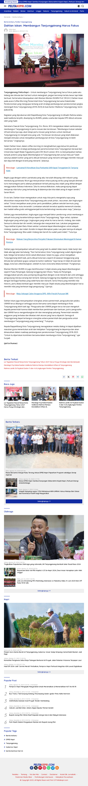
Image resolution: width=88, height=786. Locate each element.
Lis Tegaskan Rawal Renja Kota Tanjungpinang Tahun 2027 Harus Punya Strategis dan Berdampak (42, 362)
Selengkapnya (43, 501)
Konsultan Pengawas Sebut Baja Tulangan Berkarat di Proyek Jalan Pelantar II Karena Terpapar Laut (42, 660)
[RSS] (57, 768)
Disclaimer (54, 774)
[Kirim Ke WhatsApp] (82, 377)
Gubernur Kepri (12, 747)
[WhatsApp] (48, 768)
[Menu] (5, 6)
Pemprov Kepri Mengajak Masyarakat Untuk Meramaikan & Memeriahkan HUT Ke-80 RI (42, 687)
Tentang (24, 774)
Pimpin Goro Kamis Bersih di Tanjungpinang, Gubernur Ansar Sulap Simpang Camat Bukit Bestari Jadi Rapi (43, 653)
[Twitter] (36, 768)
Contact (44, 774)
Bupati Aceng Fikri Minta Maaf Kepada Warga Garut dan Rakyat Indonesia (37, 715)
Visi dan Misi (34, 774)
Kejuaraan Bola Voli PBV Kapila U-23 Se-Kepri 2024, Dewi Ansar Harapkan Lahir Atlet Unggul (49, 571)
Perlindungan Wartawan (44, 777)
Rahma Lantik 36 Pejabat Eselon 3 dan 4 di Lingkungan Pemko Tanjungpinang (34, 368)
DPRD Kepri (10, 739)
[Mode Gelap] (79, 6)
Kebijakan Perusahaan (64, 777)
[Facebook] (31, 768)
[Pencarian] (82, 6)
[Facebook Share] (64, 377)
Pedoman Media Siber (23, 777)
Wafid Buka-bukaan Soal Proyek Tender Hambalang (29, 701)
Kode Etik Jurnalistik (68, 774)
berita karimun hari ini (14, 751)
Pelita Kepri (12, 29)
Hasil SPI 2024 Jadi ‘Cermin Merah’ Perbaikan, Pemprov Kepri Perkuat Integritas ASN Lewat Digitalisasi (43, 666)
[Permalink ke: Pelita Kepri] (6, 30)
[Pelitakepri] (19, 6)
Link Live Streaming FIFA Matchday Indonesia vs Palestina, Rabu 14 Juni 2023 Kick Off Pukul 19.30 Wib (49, 582)
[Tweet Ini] (68, 377)
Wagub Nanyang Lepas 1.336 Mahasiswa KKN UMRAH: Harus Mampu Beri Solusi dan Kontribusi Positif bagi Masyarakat (49, 492)
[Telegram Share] (77, 377)
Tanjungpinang (12, 743)
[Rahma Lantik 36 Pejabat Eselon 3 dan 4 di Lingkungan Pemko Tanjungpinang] (71, 394)
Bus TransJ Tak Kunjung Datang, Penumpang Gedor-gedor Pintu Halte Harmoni (39, 694)
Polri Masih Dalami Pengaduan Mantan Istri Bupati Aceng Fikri (32, 722)
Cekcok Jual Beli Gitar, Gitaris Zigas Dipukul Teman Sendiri (31, 708)
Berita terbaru (9, 22)
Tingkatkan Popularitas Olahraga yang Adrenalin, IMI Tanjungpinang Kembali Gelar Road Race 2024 (42, 564)
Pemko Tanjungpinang (23, 22)
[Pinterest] (40, 768)
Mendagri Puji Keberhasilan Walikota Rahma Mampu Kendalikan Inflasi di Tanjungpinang (38, 365)
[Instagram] (44, 768)
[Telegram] (53, 768)
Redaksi (15, 774)
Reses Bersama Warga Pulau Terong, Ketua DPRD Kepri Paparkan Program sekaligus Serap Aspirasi (41, 474)
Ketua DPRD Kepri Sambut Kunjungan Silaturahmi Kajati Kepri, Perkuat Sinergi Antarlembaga (48, 482)
